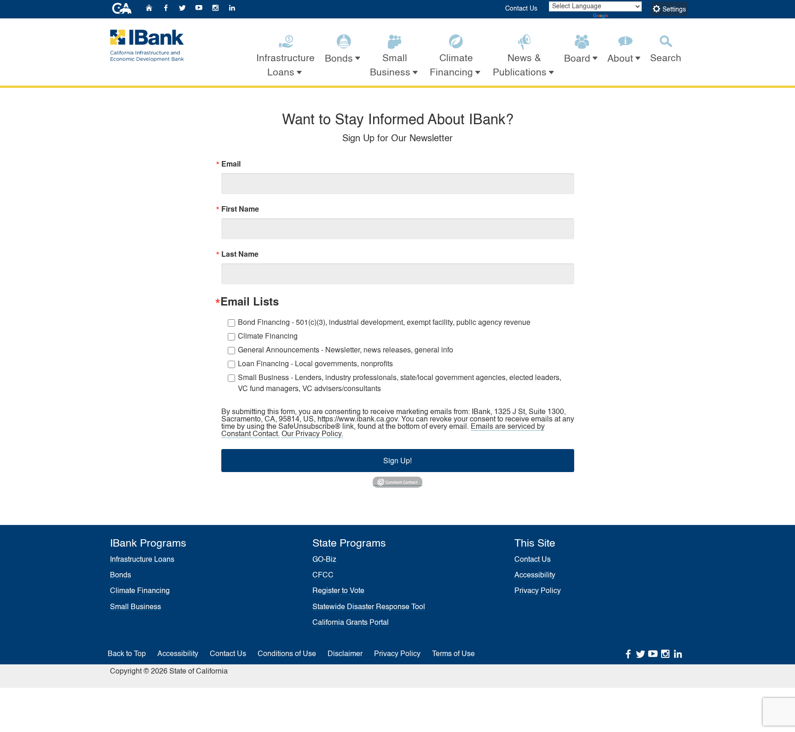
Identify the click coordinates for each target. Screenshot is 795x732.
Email (231, 163)
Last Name (240, 254)
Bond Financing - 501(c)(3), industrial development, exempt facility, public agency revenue (384, 322)
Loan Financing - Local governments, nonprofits (315, 363)
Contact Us (521, 9)
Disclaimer (345, 654)
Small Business (135, 607)
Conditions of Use (287, 654)
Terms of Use (453, 654)
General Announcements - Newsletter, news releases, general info (345, 349)
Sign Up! (397, 460)
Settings (673, 10)
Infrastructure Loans (142, 560)
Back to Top (127, 654)
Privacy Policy (537, 591)
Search (665, 58)
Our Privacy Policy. (312, 434)
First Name (240, 209)
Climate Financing (268, 335)
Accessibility (534, 575)
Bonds (120, 575)
